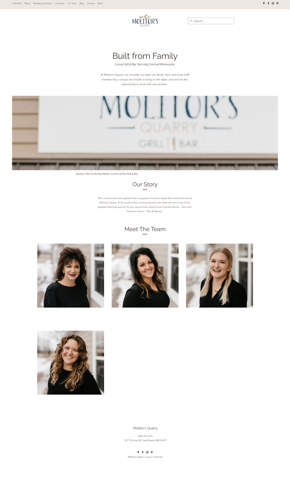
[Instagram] (272, 3)
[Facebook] (268, 3)
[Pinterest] (277, 3)
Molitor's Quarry (145, 428)
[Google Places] (263, 3)
